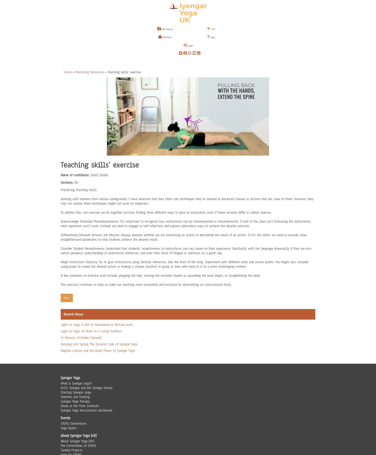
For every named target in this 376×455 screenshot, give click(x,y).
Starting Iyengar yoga (76, 392)
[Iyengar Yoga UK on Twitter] (180, 53)
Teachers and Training (75, 397)
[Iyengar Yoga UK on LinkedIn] (198, 53)
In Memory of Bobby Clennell (81, 337)
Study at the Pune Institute (80, 406)
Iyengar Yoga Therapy (75, 401)
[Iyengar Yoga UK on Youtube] (194, 53)
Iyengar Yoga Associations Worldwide (86, 410)
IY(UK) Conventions (74, 423)
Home (67, 72)
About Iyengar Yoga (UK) (77, 441)
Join (212, 29)
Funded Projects (71, 450)
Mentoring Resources (89, 72)
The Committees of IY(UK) (78, 445)
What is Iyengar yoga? (76, 383)
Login (190, 45)
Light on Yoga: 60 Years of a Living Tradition (91, 331)
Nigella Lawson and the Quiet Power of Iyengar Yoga (98, 350)
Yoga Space (68, 428)
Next (67, 298)
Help (212, 37)
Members (167, 37)
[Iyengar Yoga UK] (188, 13)
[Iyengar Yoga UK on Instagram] (189, 53)
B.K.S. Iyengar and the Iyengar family (87, 388)
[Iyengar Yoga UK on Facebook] (185, 53)
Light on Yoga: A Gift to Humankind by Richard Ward (97, 325)
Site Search (167, 29)
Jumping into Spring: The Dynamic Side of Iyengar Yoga (99, 344)
